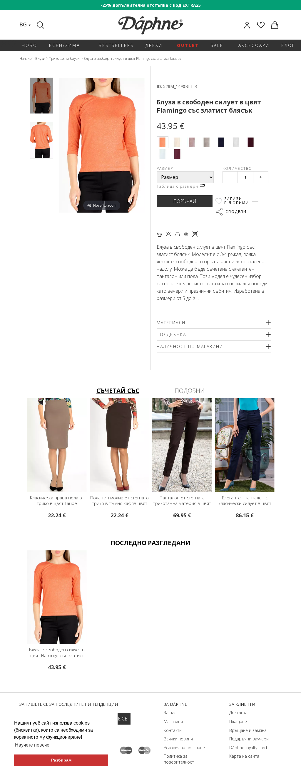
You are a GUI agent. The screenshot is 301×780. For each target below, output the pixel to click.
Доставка (238, 712)
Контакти (173, 730)
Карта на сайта (244, 756)
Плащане (238, 721)
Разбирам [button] (61, 760)
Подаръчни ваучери (249, 739)
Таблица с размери (178, 186)
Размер (165, 168)
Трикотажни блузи (64, 58)
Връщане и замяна (248, 730)
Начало (25, 58)
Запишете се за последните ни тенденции (68, 704)
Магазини (173, 721)
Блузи (40, 58)
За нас (170, 712)
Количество (237, 168)
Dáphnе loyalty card (248, 747)
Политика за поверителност (179, 759)
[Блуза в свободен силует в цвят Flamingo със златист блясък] (41, 96)
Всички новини (178, 739)
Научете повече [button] (32, 744)
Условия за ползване (184, 747)
